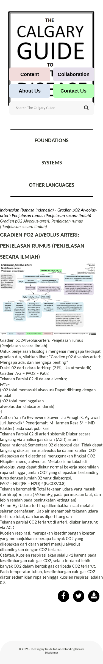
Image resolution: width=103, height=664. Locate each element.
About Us (30, 91)
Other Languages (51, 185)
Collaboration (74, 74)
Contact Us (73, 91)
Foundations (51, 140)
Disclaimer (51, 652)
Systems (51, 163)
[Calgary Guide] (51, 58)
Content (29, 74)
